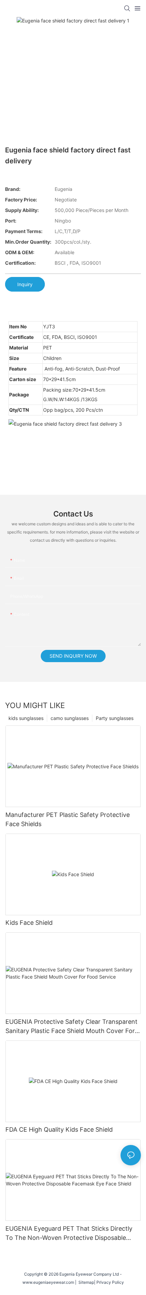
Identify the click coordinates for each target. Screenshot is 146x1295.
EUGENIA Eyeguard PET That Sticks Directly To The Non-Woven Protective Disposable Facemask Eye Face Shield (68, 1233)
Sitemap (85, 1282)
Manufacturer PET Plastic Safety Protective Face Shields (67, 819)
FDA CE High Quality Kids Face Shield (59, 1129)
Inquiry (25, 284)
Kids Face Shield (29, 922)
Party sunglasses (114, 718)
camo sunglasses (70, 718)
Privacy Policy (110, 1282)
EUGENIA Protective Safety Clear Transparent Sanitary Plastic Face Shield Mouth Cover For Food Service (71, 1026)
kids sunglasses (25, 718)
